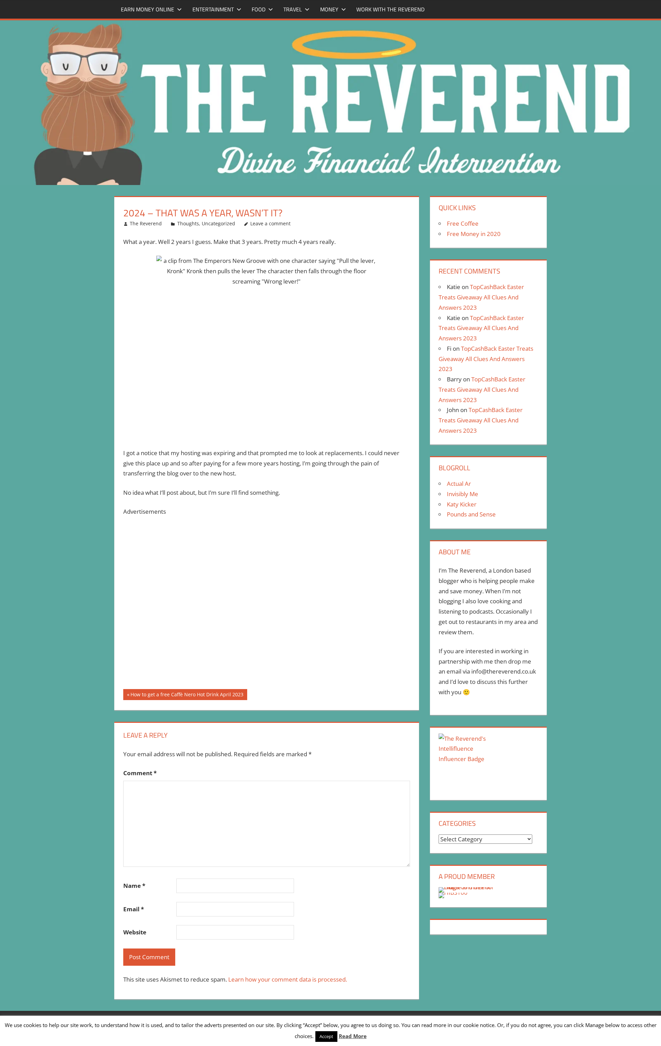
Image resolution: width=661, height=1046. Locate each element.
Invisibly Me (462, 494)
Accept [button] (326, 1036)
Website (134, 932)
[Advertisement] (266, 603)
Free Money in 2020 (474, 234)
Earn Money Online (147, 9)
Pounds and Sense (471, 514)
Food (258, 9)
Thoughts (188, 223)
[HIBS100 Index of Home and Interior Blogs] (467, 887)
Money (329, 9)
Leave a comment (270, 223)
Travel (292, 9)
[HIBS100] (453, 892)
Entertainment (213, 9)
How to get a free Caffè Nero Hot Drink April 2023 (186, 695)
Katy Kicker (461, 504)
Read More (353, 1036)
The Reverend (146, 223)
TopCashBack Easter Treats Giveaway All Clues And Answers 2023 (481, 297)
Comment (140, 773)
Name (134, 886)
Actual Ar (459, 484)
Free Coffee (463, 223)
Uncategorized (218, 223)
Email (133, 909)
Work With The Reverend (390, 9)
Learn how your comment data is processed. (287, 979)
